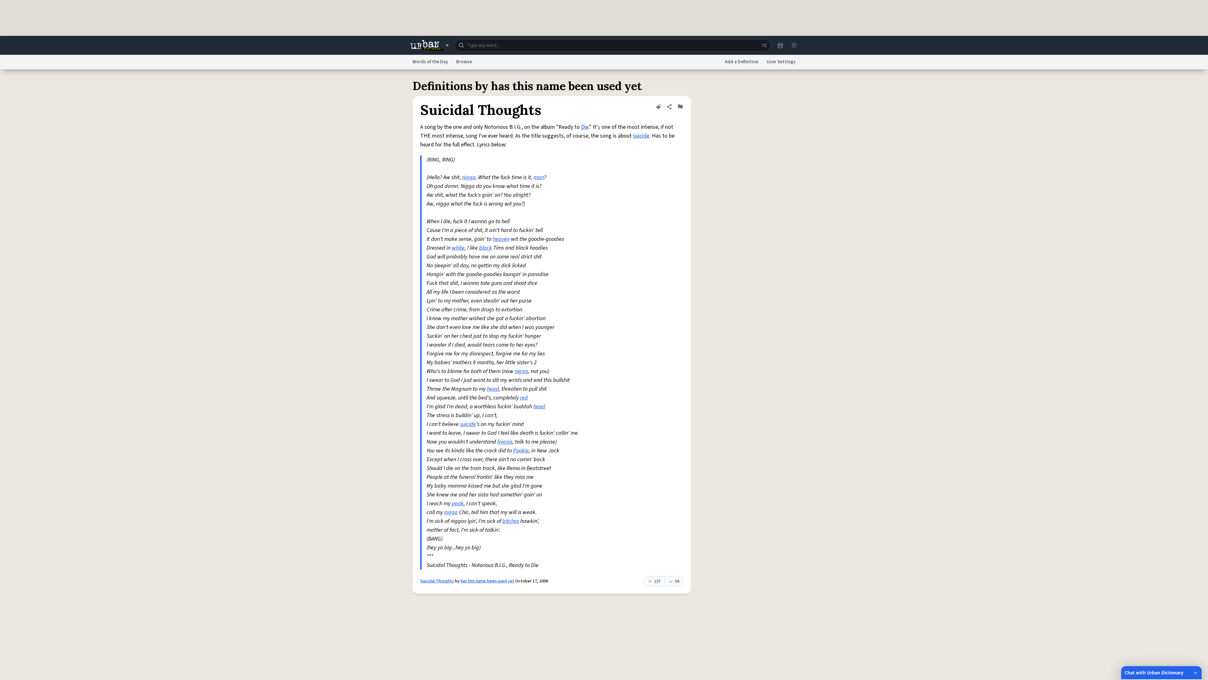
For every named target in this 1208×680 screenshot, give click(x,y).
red (524, 398)
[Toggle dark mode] (794, 45)
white (458, 248)
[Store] (780, 45)
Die (585, 127)
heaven (501, 239)
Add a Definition (741, 62)
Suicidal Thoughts (437, 581)
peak (458, 503)
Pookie (521, 451)
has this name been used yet (487, 581)
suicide (641, 136)
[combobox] (613, 45)
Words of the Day (430, 62)
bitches (510, 521)
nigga (469, 177)
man (539, 177)
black (485, 248)
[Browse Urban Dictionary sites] (429, 45)
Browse (464, 62)
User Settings (781, 62)
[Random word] (764, 45)
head (493, 389)
